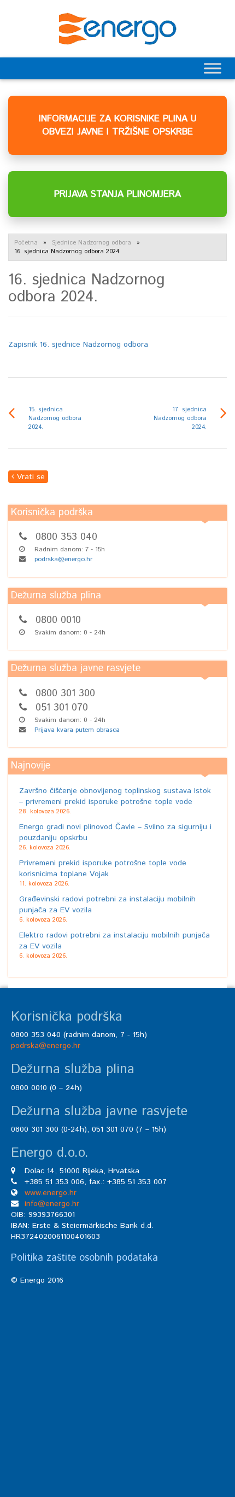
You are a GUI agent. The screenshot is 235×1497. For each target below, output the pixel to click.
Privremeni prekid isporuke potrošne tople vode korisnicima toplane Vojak (102, 868)
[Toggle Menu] (212, 68)
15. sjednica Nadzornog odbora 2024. (54, 418)
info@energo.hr (52, 1203)
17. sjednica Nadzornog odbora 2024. (180, 418)
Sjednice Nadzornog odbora (91, 242)
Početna (26, 242)
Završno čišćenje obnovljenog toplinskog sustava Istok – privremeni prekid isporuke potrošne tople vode (115, 796)
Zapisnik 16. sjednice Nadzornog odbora (78, 344)
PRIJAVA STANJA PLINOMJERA (117, 194)
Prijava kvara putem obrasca (77, 730)
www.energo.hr (51, 1192)
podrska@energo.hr (63, 559)
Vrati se (29, 476)
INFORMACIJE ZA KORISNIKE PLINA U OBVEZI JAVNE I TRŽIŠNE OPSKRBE (118, 125)
